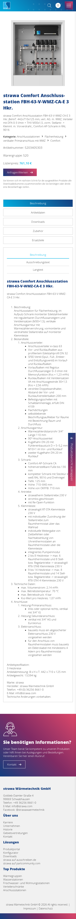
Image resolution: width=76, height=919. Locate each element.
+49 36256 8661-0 (24, 802)
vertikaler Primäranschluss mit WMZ (24, 140)
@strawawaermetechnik (30, 809)
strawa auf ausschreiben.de (19, 859)
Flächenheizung (54, 136)
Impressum (29, 908)
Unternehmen (11, 826)
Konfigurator (10, 852)
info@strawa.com (22, 806)
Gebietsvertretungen (15, 833)
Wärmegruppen (12, 876)
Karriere (8, 822)
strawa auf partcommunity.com (21, 863)
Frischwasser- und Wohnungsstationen (26, 883)
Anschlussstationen (28, 136)
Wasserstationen (13, 879)
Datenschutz (46, 908)
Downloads (10, 856)
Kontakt (7, 836)
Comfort (55, 140)
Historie (7, 829)
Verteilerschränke (13, 886)
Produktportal (11, 849)
